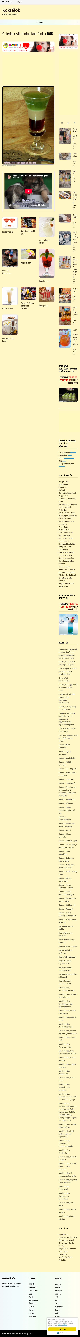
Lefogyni (58, 1291)
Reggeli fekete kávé (66, 583)
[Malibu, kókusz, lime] (65, 307)
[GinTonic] (65, 171)
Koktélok (11, 10)
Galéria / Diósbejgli (66, 909)
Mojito (61, 458)
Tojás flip (62, 1260)
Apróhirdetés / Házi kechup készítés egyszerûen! (66, 1134)
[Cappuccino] (65, 154)
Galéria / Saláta (65, 830)
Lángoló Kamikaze (6, 272)
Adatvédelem (16, 1334)
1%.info (31, 1310)
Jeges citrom (26, 263)
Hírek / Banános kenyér (68, 946)
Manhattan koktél (66, 538)
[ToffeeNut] (65, 289)
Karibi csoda (7, 308)
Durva (57, 1310)
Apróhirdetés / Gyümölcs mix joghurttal (64, 1087)
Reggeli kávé (75, 216)
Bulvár (57, 1313)
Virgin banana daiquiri (67, 1248)
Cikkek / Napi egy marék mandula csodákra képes (68, 687)
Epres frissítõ (7, 232)
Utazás (31, 1313)
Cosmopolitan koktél (67, 544)
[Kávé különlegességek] (65, 193)
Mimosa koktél (64, 535)
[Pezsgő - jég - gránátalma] (65, 129)
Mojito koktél (64, 541)
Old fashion (63, 549)
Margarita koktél (65, 546)
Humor (31, 1307)
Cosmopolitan (64, 452)
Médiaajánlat (26, 1334)
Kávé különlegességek (75, 196)
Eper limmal (44, 281)
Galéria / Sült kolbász (67, 758)
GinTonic (75, 172)
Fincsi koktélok (65, 566)
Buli (30, 1294)
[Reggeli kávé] (65, 215)
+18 (56, 1297)
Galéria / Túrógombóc (67, 783)
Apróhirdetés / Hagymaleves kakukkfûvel (64, 1196)
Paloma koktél (64, 530)
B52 (60, 461)
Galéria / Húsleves (66, 803)
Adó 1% (31, 1284)
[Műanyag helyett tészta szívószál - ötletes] (65, 330)
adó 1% (58, 1284)
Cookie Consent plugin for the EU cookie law (62, 1333)
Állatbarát (32, 1303)
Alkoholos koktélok (30, 34)
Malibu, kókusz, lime (75, 311)
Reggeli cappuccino (66, 558)
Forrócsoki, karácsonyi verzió (75, 237)
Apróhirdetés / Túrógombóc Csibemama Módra (66, 1143)
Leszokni (58, 1287)
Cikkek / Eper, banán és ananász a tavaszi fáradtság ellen (68, 671)
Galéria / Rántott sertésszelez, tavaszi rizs (67, 810)
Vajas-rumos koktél (66, 1240)
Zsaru (57, 1303)
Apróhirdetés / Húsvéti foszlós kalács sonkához (67, 1166)
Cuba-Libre (63, 455)
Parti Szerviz (33, 1291)
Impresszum (6, 1334)
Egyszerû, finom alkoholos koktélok (27, 306)
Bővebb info (62, 1324)
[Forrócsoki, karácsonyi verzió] (65, 233)
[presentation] (62, 123)
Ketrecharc (59, 1307)
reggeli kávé (63, 586)
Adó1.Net (32, 1316)
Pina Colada (63, 1251)
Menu (41, 22)
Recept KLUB (33, 1300)
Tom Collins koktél (66, 532)
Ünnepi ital (43, 305)
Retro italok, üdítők (66, 552)
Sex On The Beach (66, 1257)
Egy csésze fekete (65, 555)
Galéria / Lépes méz (66, 779)
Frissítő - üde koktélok (67, 575)
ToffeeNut (75, 290)
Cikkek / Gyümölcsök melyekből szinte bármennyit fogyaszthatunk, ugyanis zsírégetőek (67, 719)
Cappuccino (75, 155)
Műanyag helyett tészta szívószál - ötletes (75, 337)
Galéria (7, 34)
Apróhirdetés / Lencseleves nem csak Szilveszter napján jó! (67, 1097)
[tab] (62, 123)
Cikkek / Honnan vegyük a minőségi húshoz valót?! (68, 738)
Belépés (19, 2)
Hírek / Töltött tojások (67, 957)
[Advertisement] (28, 70)
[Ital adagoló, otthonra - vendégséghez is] (65, 257)
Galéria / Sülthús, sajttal (68, 841)
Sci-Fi (31, 1297)
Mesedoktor (33, 1287)
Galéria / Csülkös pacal (68, 769)
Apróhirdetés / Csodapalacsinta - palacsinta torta (66, 1004)
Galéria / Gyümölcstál (67, 799)
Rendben (62, 1329)
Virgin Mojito (63, 527)
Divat (57, 1300)
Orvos (57, 1316)
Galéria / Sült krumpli (67, 905)
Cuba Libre (63, 1254)
